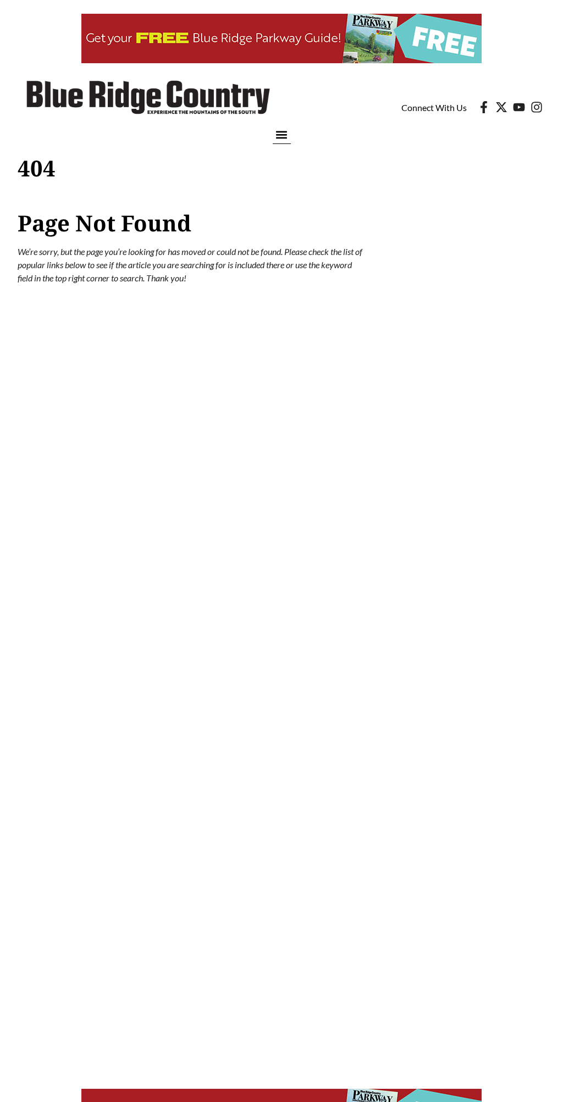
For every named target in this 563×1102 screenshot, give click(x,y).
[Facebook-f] (484, 107)
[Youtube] (519, 107)
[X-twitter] (501, 107)
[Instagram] (536, 107)
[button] (282, 134)
